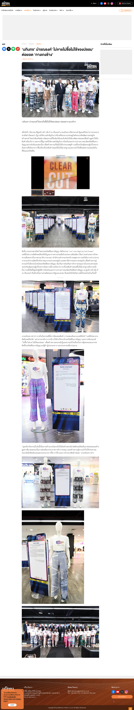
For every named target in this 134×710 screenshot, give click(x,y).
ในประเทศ (36, 10)
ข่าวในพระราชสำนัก (7, 10)
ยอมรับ (12, 705)
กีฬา (61, 10)
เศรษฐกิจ (27, 10)
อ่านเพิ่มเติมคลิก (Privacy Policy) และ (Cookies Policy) (12, 699)
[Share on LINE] (13, 49)
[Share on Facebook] (4, 49)
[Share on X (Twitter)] (9, 49)
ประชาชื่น (69, 10)
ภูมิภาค (45, 10)
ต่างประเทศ (52, 10)
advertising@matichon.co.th (80, 691)
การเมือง (18, 10)
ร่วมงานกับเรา (122, 697)
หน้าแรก (24, 44)
